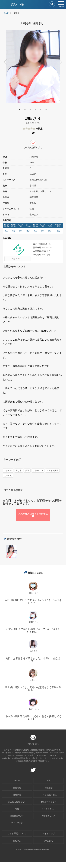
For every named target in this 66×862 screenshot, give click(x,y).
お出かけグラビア (48, 802)
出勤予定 (17, 795)
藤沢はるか (34, 709)
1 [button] (19, 109)
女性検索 (48, 788)
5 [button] (41, 109)
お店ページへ (17, 259)
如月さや (33, 651)
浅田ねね (33, 680)
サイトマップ (17, 823)
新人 (49, 780)
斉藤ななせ (34, 622)
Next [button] (62, 62)
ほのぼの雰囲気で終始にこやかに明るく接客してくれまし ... (33, 718)
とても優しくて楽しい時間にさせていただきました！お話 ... (33, 630)
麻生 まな (34, 593)
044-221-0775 (45, 244)
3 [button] (30, 109)
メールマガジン (48, 809)
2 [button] (25, 109)
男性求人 (48, 841)
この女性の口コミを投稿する (33, 514)
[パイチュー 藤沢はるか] (33, 706)
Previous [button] (3, 62)
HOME (5, 13)
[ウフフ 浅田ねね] (33, 677)
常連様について (17, 816)
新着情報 (17, 788)
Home (17, 780)
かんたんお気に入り (17, 802)
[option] (33, 66)
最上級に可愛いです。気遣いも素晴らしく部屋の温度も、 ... (33, 689)
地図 (17, 809)
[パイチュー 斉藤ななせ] (33, 619)
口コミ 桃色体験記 (48, 795)
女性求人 (17, 841)
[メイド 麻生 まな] (33, 590)
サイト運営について (16, 833)
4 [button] (35, 109)
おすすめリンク (48, 816)
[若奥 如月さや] (33, 648)
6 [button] (46, 109)
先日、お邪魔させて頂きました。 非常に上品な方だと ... (33, 660)
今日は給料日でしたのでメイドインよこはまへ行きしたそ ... (33, 601)
